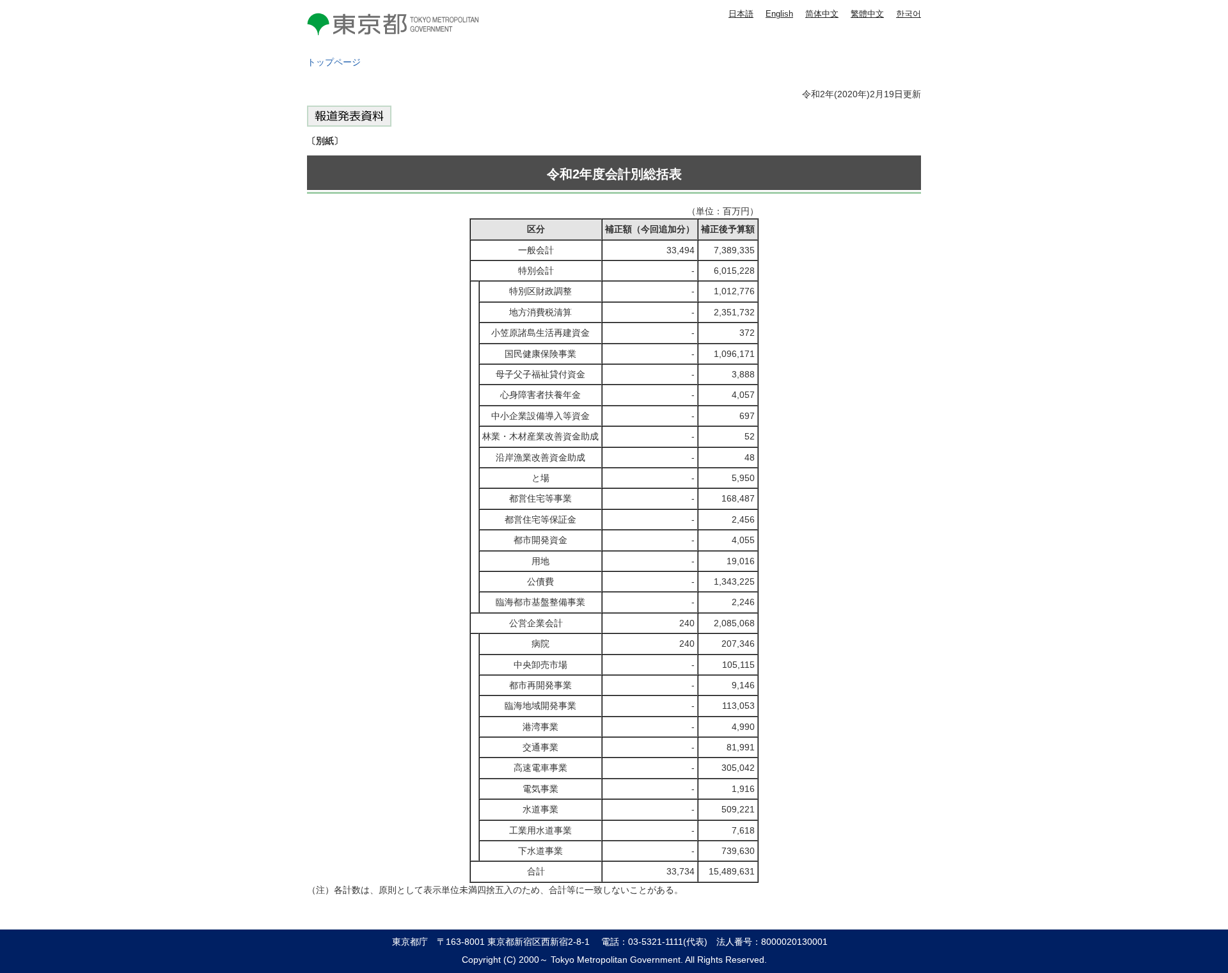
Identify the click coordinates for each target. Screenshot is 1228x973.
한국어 (908, 14)
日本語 (740, 14)
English (779, 14)
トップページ (334, 62)
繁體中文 (867, 14)
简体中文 (821, 14)
